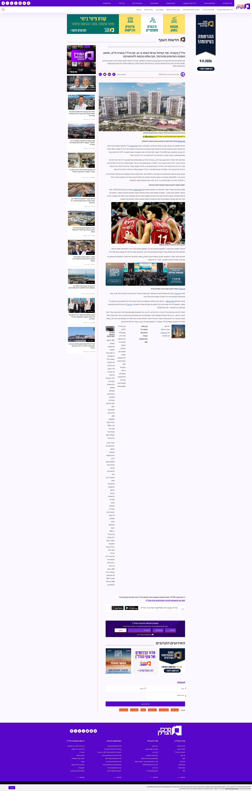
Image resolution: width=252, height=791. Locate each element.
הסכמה (12, 787)
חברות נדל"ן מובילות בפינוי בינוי (112, 749)
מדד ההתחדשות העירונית (225, 10)
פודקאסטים (107, 3)
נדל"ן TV (121, 3)
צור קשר (138, 10)
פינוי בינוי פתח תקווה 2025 (150, 765)
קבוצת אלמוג (137, 189)
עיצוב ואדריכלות (137, 3)
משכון (82, 761)
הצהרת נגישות (181, 749)
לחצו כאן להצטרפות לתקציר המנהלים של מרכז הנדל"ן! (165, 600)
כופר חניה (155, 752)
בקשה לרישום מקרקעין (151, 749)
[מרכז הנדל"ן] (243, 6)
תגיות (183, 758)
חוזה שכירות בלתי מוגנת (77, 765)
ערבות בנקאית (80, 755)
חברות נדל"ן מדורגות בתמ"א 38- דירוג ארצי (109, 752)
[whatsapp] (100, 74)
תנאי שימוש (182, 765)
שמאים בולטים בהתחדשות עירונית (112, 765)
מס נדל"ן (81, 752)
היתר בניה (155, 768)
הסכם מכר (81, 768)
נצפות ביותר (90, 108)
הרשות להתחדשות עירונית (114, 771)
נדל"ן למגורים (227, 3)
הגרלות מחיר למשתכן (152, 755)
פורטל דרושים (148, 10)
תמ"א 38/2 (170, 301)
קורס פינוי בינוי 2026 (173, 10)
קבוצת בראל (123, 710)
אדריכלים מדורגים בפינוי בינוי (113, 761)
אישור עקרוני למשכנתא (78, 758)
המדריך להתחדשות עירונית (191, 10)
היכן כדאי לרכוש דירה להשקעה (75, 746)
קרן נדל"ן (181, 289)
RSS (184, 771)
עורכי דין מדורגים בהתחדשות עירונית (111, 755)
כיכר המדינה (152, 710)
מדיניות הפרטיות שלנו (232, 789)
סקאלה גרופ (160, 10)
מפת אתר (182, 761)
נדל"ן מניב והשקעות (189, 3)
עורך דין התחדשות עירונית (114, 768)
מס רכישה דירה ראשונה (77, 749)
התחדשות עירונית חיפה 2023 (149, 758)
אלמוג (143, 710)
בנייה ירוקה (155, 746)
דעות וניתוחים (171, 3)
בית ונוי (91, 166)
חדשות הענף (154, 3)
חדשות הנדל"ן (164, 710)
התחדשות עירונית (209, 3)
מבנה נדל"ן (134, 710)
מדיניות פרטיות (181, 746)
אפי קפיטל (181, 141)
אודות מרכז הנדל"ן (208, 10)
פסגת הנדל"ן (181, 768)
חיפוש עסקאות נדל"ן (152, 771)
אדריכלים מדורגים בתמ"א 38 (113, 758)
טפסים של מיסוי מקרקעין (77, 771)
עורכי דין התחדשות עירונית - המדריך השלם (146, 761)
